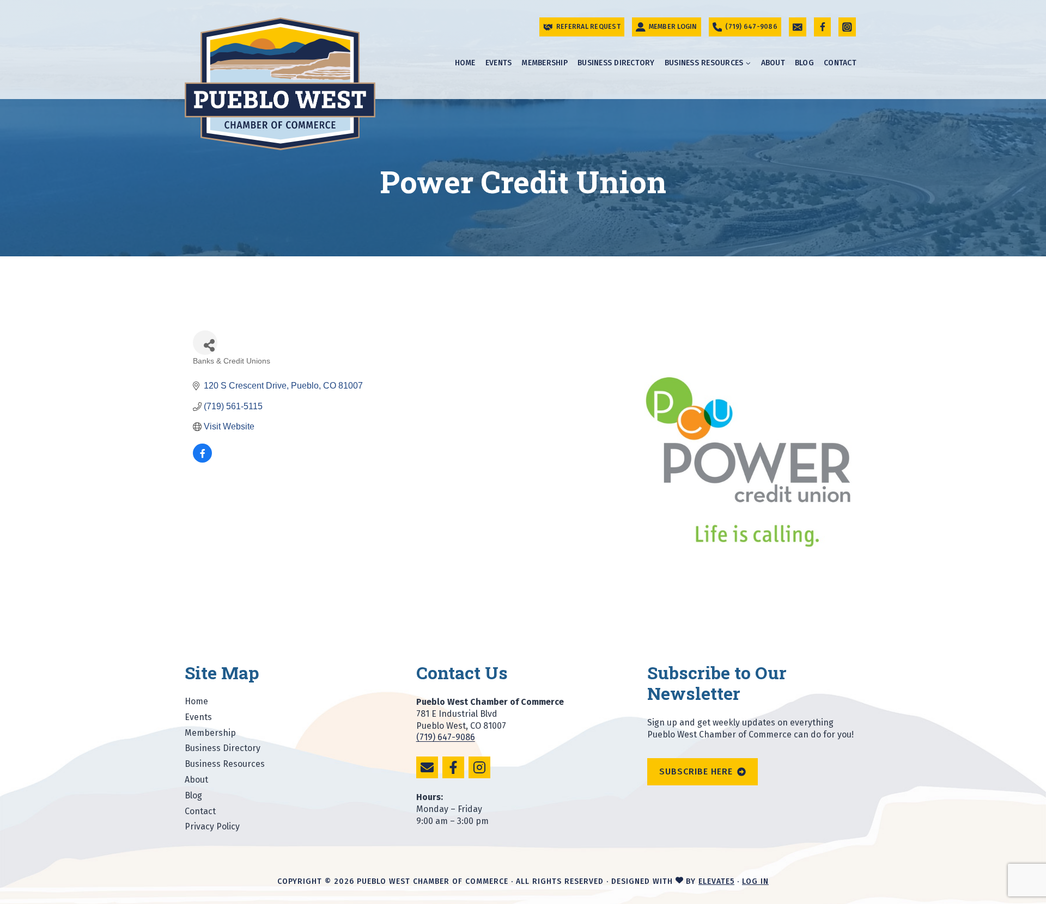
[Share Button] (205, 342)
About (773, 62)
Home (465, 62)
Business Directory (616, 62)
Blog (804, 62)
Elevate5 (716, 881)
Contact (840, 62)
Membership (544, 62)
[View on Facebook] (202, 459)
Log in (755, 881)
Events (498, 62)
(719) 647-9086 (445, 737)
